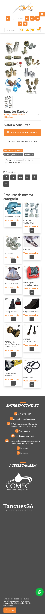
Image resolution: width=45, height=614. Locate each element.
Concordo (10, 610)
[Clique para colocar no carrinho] (13, 224)
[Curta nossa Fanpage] (20, 24)
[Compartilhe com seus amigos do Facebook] (6, 177)
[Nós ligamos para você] (27, 18)
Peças (6, 114)
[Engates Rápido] (22, 67)
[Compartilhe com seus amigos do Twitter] (14, 177)
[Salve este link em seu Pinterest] (6, 184)
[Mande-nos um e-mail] (37, 18)
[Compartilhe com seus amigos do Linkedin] (28, 177)
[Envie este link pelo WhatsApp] (35, 177)
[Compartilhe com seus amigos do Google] (21, 177)
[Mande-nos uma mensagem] (32, 18)
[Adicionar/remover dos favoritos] (18, 204)
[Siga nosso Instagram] (25, 24)
